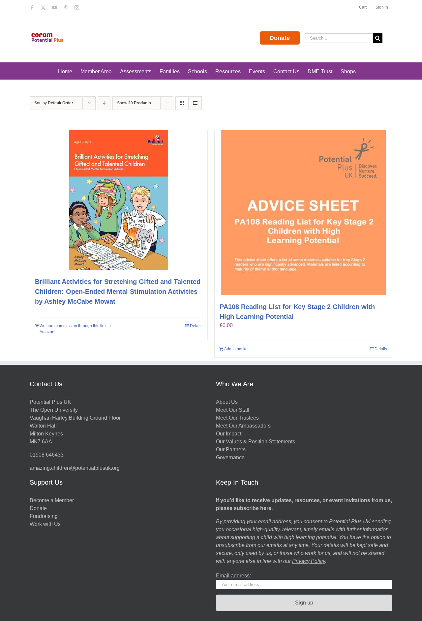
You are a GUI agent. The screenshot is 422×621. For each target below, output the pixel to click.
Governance (230, 457)
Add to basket (236, 349)
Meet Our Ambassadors (243, 426)
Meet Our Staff (232, 410)
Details (196, 326)
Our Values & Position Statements (255, 441)
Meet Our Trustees (237, 418)
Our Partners (231, 449)
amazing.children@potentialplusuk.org (75, 468)
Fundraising (44, 516)
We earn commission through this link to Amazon (75, 329)
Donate (280, 38)
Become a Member (52, 500)
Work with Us (45, 524)
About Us (227, 402)
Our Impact (229, 433)
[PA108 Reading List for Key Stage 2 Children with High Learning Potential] (303, 212)
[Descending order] (104, 103)
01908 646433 (47, 455)
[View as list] (195, 103)
